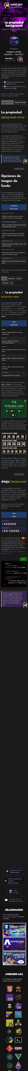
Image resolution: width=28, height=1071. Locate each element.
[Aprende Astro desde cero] (14, 944)
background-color (7, 102)
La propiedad (13, 114)
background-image (20, 102)
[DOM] (18, 1022)
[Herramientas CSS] (18, 1006)
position (19, 279)
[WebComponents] (9, 1040)
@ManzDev (6, 917)
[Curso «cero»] (9, 1014)
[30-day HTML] (18, 1065)
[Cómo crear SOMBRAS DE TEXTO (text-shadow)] (14, 930)
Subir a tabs (19, 169)
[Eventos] (9, 1031)
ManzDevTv (14, 917)
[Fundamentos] (18, 1014)
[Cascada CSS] (9, 1006)
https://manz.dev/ (10, 60)
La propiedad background (14, 24)
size (12, 283)
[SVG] (18, 988)
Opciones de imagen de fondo (11, 180)
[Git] (9, 1048)
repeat (4, 279)
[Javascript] (9, 1022)
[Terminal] (18, 1040)
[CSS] (9, 997)
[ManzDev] (20, 59)
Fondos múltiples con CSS (12, 604)
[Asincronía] (18, 1031)
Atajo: (13, 481)
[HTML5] (9, 988)
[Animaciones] (18, 997)
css (23, 559)
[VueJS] (18, 1057)
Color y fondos (19, 54)
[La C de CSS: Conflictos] (14, 958)
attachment (11, 279)
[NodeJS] (9, 1065)
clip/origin (5, 283)
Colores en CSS (16, 161)
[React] (9, 1057)
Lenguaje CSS (8, 54)
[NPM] (18, 1048)
